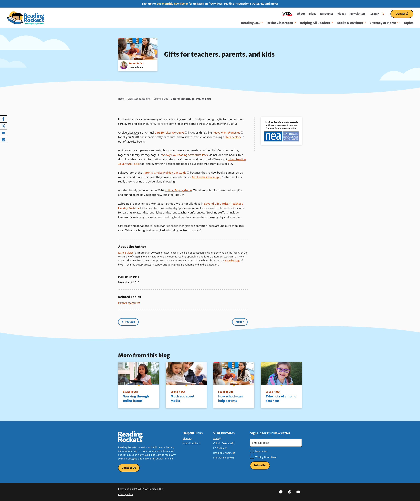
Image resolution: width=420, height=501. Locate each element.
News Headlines (191, 443)
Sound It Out (161, 98)
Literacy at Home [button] (383, 23)
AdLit (217, 438)
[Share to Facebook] (3, 119)
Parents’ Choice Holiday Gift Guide (166, 172)
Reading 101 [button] (250, 23)
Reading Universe (224, 452)
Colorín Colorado (223, 443)
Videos (341, 13)
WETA (287, 13)
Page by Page (234, 260)
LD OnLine (220, 448)
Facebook (280, 491)
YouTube (298, 491)
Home (121, 98)
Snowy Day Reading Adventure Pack (185, 155)
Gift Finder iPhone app (207, 177)
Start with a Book (223, 457)
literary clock (234, 137)
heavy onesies (228, 132)
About (301, 13)
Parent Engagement (129, 302)
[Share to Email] (3, 132)
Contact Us (129, 467)
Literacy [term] (132, 132)
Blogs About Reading (139, 98)
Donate (404, 15)
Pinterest (289, 491)
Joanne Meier (125, 252)
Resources (326, 13)
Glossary (187, 438)
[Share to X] (3, 125)
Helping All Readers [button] (315, 23)
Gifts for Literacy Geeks (171, 132)
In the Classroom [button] (280, 23)
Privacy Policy (125, 494)
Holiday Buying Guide (178, 190)
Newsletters (358, 13)
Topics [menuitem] (408, 23)
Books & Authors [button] (350, 23)
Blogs (312, 13)
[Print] (3, 139)
